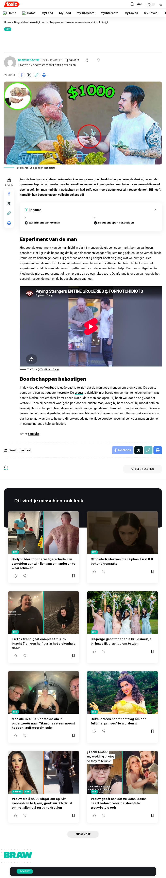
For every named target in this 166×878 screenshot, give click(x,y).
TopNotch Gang (49, 369)
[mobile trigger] (158, 4)
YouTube (33, 434)
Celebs (17, 791)
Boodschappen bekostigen (116, 222)
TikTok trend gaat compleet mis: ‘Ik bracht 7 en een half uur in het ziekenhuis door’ (43, 643)
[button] (36, 75)
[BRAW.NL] (12, 4)
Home (7, 22)
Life (8, 29)
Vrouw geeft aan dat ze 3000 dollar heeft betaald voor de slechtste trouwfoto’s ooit (118, 803)
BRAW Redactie (28, 60)
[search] (132, 4)
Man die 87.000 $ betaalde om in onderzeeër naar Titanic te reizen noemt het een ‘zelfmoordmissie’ (43, 723)
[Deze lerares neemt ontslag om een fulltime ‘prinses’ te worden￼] (122, 692)
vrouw (79, 392)
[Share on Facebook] (21, 75)
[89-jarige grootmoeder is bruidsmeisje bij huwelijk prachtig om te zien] (122, 612)
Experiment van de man (44, 222)
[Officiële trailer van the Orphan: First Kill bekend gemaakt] (122, 532)
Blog (17, 22)
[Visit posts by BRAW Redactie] (10, 62)
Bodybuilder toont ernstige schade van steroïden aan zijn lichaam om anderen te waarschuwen (43, 563)
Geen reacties (52, 60)
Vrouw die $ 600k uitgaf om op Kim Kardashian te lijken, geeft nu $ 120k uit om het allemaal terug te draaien (42, 803)
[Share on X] (29, 75)
